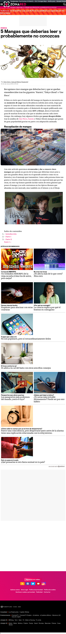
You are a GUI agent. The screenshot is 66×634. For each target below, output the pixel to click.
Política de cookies (50, 589)
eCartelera (36, 615)
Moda (15, 623)
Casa (58, 623)
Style (20, 620)
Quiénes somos (15, 589)
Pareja (31, 623)
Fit (23, 620)
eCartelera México (45, 615)
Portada (12, 7)
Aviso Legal (24, 589)
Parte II (9, 239)
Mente (11, 625)
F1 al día (38, 620)
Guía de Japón (16, 617)
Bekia (10, 623)
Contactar (47, 592)
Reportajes (20, 7)
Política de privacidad (36, 589)
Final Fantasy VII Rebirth (26, 1)
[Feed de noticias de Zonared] (22, 583)
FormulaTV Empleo (26, 615)
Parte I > (7, 242)
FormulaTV (15, 615)
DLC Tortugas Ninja (40, 1)
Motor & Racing (30, 620)
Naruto (31, 119)
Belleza (20, 623)
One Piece (23, 119)
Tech (16, 620)
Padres (26, 623)
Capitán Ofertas (24, 612)
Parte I (8, 237)
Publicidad (39, 592)
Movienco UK (56, 615)
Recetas (41, 623)
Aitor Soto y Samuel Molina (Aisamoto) (16, 82)
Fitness (54, 623)
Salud (36, 623)
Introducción (11, 234)
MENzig (11, 620)
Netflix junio (51, 1)
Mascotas (48, 623)
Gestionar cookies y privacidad (25, 592)
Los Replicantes (14, 612)
